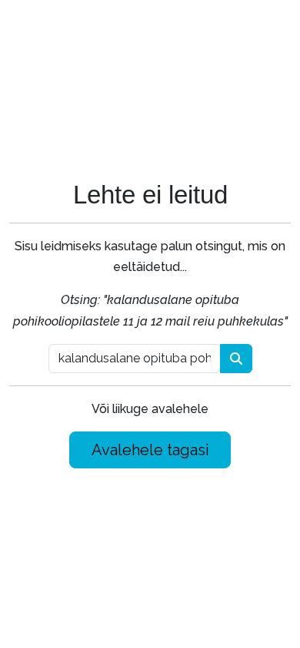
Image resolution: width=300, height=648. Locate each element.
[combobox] (134, 358)
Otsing (236, 358)
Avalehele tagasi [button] (150, 450)
